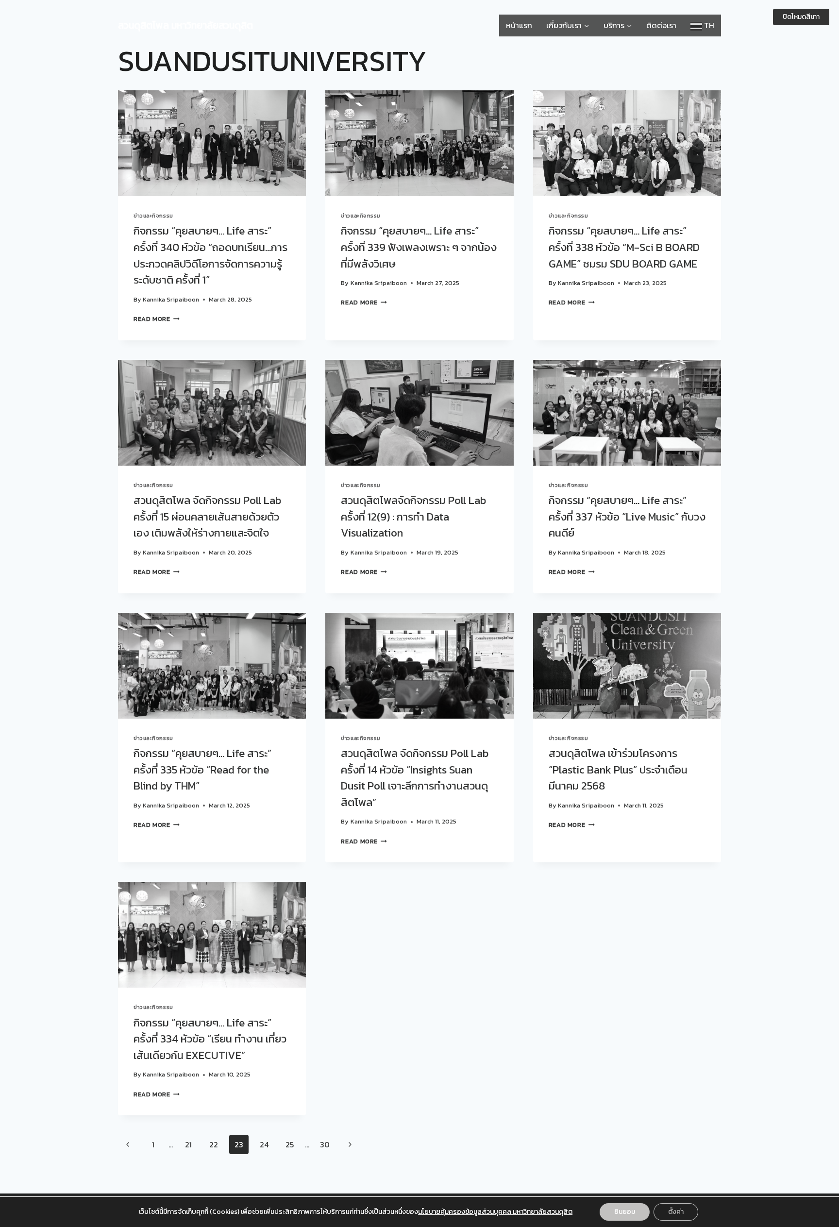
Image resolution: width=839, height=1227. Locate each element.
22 (213, 1144)
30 (325, 1144)
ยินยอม (624, 1212)
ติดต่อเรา (661, 25)
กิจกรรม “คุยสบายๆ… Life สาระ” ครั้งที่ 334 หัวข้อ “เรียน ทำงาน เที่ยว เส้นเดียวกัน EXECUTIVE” (210, 1038)
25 (289, 1144)
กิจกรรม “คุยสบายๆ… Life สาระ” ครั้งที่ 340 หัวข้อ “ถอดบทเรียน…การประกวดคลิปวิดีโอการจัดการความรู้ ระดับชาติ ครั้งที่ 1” (210, 255)
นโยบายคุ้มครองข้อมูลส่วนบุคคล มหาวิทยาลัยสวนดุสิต (495, 1212)
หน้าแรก (519, 25)
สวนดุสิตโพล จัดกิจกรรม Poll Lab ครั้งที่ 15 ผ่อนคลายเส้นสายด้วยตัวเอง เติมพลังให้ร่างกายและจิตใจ (207, 516)
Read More (157, 318)
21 (188, 1144)
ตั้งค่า (676, 1212)
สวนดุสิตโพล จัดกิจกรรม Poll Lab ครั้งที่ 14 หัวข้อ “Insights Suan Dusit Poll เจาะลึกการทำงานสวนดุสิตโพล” (414, 777)
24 (264, 1144)
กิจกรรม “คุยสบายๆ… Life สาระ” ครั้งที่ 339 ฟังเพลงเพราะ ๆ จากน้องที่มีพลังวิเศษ (419, 246)
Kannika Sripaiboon (171, 299)
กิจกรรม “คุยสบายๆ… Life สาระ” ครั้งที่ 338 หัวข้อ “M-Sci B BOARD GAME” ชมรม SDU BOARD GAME (624, 246)
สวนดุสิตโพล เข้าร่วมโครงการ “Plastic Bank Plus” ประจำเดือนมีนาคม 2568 (618, 769)
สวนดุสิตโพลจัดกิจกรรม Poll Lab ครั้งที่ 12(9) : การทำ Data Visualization (413, 516)
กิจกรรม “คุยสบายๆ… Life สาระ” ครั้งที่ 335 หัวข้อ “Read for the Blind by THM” (202, 769)
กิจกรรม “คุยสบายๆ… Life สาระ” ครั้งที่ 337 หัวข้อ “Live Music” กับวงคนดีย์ (627, 516)
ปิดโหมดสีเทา (801, 17)
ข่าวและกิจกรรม (153, 215)
